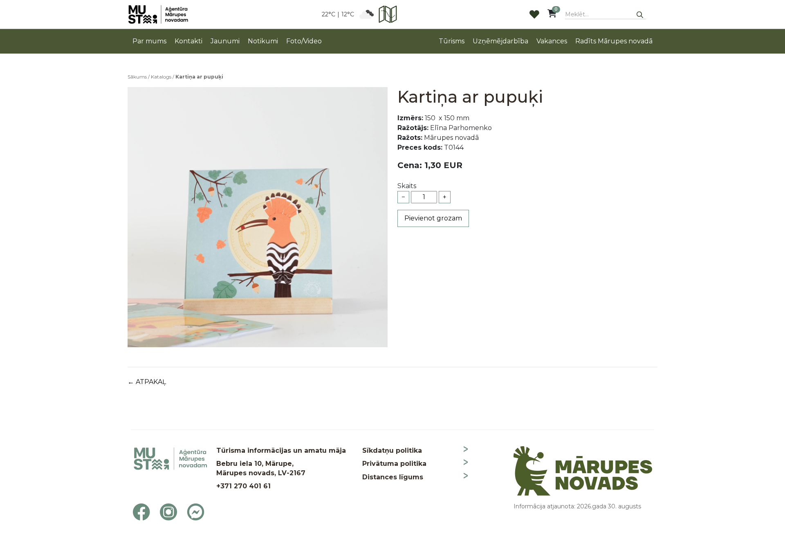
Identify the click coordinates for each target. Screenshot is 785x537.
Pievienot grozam (433, 218)
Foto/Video (304, 41)
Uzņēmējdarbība (500, 41)
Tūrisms (451, 41)
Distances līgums (392, 477)
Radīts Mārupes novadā (614, 41)
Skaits (406, 186)
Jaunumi (225, 41)
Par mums (149, 41)
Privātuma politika (394, 463)
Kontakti (188, 41)
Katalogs (161, 77)
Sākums (137, 77)
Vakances (551, 41)
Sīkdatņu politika (392, 450)
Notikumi (263, 41)
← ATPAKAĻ (147, 382)
